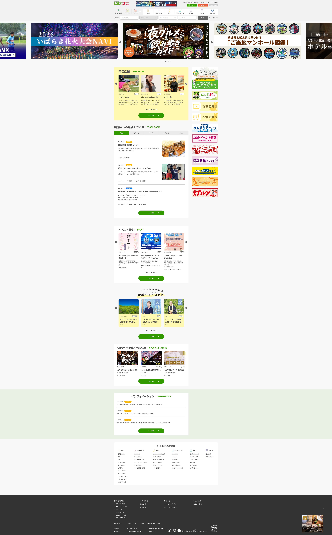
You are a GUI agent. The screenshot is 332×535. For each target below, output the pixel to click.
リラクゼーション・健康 (140, 462)
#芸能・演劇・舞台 (123, 267)
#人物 (144, 325)
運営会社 (116, 528)
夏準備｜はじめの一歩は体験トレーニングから (134, 168)
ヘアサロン (137, 454)
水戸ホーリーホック (121, 506)
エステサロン (138, 457)
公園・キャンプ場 (157, 465)
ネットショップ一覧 (170, 504)
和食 (119, 459)
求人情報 (212, 13)
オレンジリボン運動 (121, 515)
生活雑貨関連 (175, 462)
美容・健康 (158, 13)
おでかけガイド (120, 512)
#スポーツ (149, 265)
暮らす (191, 13)
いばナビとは (197, 501)
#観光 (121, 325)
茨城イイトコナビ (120, 504)
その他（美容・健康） (139, 468)
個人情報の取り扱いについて (157, 528)
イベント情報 (144, 501)
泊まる (202, 13)
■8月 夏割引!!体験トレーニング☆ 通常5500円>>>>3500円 (140, 191)
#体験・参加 (144, 265)
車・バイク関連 (194, 465)
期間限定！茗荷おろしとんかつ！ (129, 145)
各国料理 (120, 468)
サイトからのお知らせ (170, 507)
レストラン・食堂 (122, 479)
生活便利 (192, 462)
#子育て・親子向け (177, 269)
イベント (127, 13)
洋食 (119, 457)
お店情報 (143, 504)
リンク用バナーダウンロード (134, 531)
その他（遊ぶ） (157, 468)
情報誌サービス (131, 523)
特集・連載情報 (119, 501)
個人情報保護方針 (132, 528)
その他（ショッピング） (177, 468)
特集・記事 (118, 13)
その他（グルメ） (122, 482)
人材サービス (118, 523)
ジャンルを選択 (164, 18)
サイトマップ (152, 531)
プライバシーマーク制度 (188, 530)
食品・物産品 (175, 459)
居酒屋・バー (121, 454)
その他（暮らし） (194, 468)
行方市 (180, 316)
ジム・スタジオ (138, 465)
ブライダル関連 (194, 457)
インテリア (174, 457)
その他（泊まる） (210, 457)
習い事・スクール (194, 454)
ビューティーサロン (139, 459)
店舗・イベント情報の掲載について (150, 523)
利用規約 (116, 531)
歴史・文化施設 (157, 462)
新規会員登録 (203, 5)
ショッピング (180, 13)
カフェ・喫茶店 (121, 471)
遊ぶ (169, 13)
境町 (158, 316)
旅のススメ (119, 509)
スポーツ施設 (157, 457)
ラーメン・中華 (121, 462)
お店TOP (136, 13)
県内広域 (134, 316)
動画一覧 (167, 501)
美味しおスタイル (120, 518)
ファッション (175, 454)
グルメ (148, 13)
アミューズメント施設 (159, 454)
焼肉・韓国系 (121, 465)
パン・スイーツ (121, 473)
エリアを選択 (125, 18)
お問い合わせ (197, 504)
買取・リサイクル (176, 465)
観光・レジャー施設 (158, 459)
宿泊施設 (208, 454)
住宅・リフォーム (194, 459)
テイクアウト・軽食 (123, 476)
